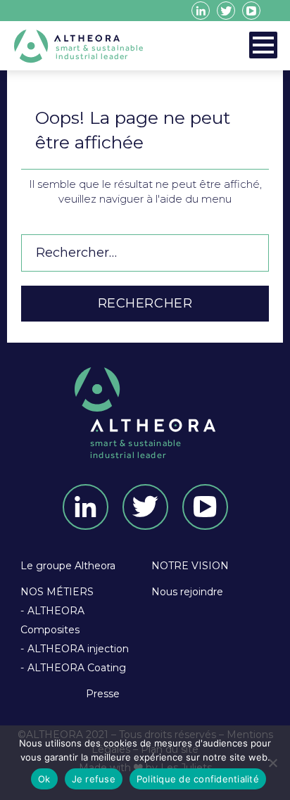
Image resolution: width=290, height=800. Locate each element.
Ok (44, 779)
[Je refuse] (272, 763)
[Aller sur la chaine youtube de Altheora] (251, 10)
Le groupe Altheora (67, 565)
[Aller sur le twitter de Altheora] (226, 10)
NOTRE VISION (190, 565)
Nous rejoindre (187, 591)
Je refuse (93, 779)
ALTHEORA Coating (76, 667)
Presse (103, 693)
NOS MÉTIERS (57, 591)
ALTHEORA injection (78, 648)
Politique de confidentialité (198, 779)
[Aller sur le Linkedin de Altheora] (200, 10)
